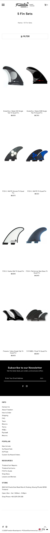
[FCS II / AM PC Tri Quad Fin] (37, 155)
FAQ (3, 418)
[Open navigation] (8, 5)
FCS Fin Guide (7, 471)
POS (23, 530)
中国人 (4, 430)
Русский (5, 432)
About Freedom (7, 410)
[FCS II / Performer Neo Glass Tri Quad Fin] (37, 235)
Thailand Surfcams (8, 468)
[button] (43, 529)
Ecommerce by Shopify (35, 530)
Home (20, 23)
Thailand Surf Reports (9, 465)
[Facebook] (22, 386)
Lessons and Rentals (9, 477)
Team (4, 421)
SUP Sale (5, 452)
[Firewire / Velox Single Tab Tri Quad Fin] (13, 315)
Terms (4, 427)
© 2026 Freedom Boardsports (11, 530)
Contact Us (6, 407)
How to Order (6, 413)
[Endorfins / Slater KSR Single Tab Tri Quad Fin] (37, 75)
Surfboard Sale (7, 449)
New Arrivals (6, 446)
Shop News (6, 474)
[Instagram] (27, 386)
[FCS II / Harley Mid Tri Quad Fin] (13, 235)
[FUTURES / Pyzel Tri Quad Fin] (37, 315)
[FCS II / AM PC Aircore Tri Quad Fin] (13, 155)
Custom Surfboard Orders (11, 455)
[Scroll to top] (45, 526)
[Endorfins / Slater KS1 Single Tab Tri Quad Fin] (13, 75)
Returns (4, 424)
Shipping (5, 415)
